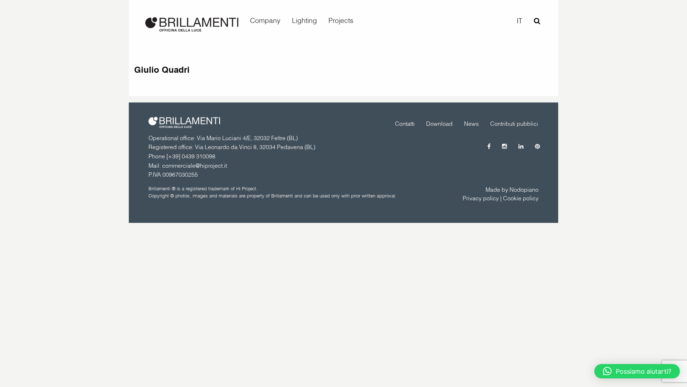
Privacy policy (481, 198)
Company (265, 20)
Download (439, 123)
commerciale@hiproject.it (194, 165)
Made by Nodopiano (512, 189)
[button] (637, 371)
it (519, 20)
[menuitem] (265, 20)
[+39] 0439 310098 (190, 156)
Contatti (405, 123)
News (471, 123)
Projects (341, 20)
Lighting (304, 20)
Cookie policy (521, 198)
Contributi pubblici (514, 123)
